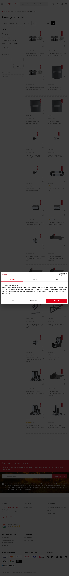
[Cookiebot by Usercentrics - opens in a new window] (59, 274)
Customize (33, 300)
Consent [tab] (11, 279)
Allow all (56, 300)
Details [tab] (34, 279)
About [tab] (57, 279)
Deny (12, 300)
